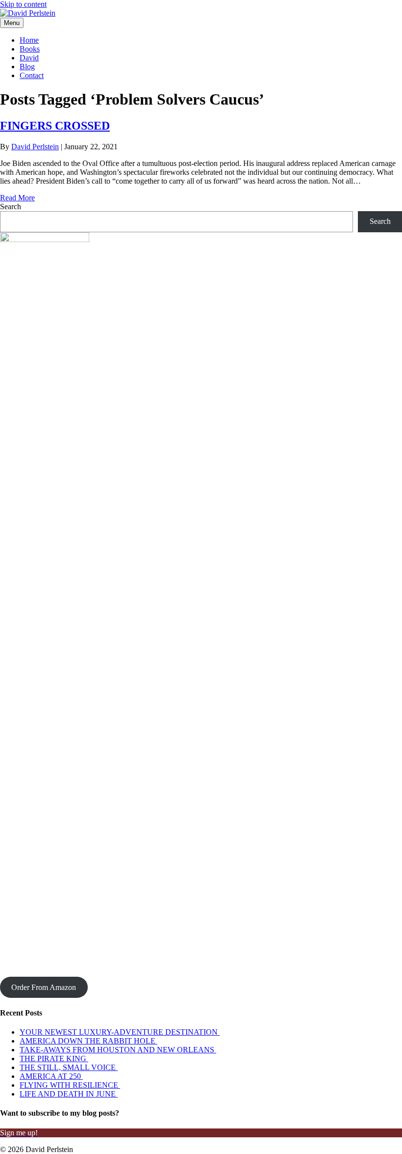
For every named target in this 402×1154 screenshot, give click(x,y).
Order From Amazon (43, 987)
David (29, 58)
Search (10, 206)
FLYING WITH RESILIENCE (70, 1085)
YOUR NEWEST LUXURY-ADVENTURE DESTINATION (120, 1032)
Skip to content (23, 4)
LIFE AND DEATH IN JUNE (69, 1094)
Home (29, 40)
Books (30, 49)
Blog (27, 66)
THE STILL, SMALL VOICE (69, 1067)
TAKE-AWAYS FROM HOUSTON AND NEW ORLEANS (118, 1049)
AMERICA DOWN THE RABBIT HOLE (88, 1041)
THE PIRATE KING (54, 1058)
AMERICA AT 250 (51, 1076)
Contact (32, 75)
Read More (17, 197)
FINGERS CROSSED (55, 125)
